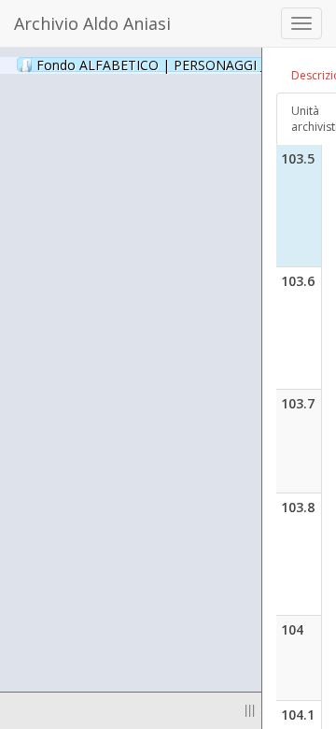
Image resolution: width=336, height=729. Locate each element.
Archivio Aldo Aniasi (92, 23)
